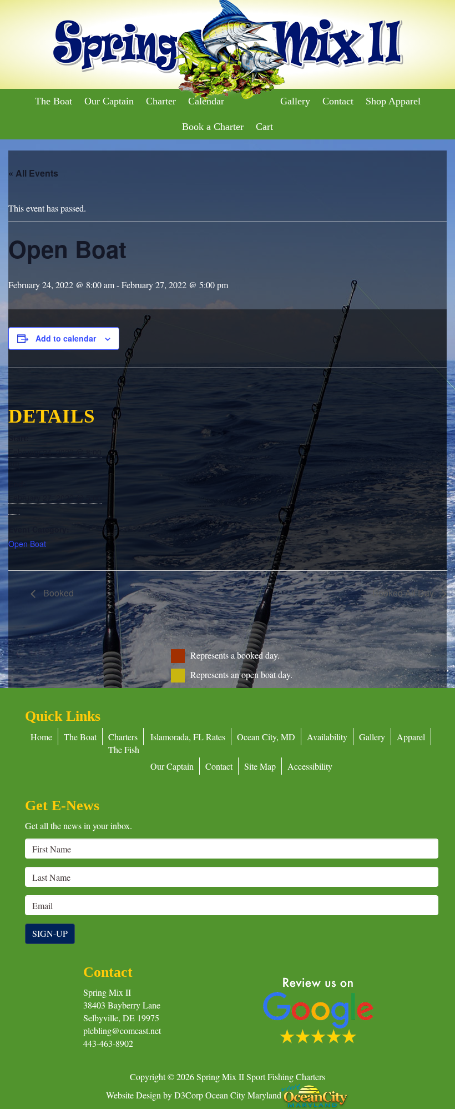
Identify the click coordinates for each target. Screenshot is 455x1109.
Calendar (206, 101)
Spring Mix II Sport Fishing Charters (260, 1076)
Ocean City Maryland (243, 1094)
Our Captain (109, 101)
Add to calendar (66, 338)
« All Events (33, 173)
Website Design (133, 1094)
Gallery (295, 101)
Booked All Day (404, 592)
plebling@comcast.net (122, 1030)
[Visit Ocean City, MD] (315, 1094)
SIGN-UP (50, 933)
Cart (264, 126)
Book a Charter (213, 126)
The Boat (53, 101)
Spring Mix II (107, 992)
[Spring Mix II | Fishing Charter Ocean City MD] (227, 51)
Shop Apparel (393, 101)
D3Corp (188, 1094)
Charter (161, 101)
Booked (57, 592)
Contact (337, 101)
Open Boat (27, 543)
